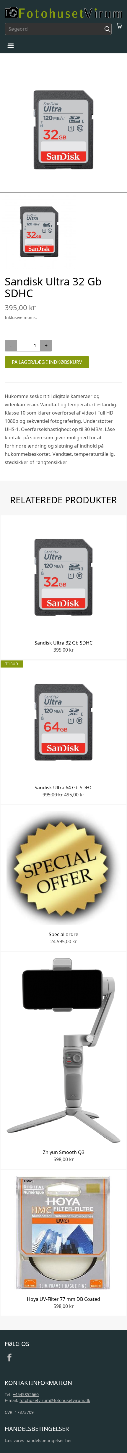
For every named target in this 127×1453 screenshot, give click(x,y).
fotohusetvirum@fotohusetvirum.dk (54, 1400)
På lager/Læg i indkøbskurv (47, 362)
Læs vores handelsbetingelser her (38, 1440)
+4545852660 (26, 1394)
